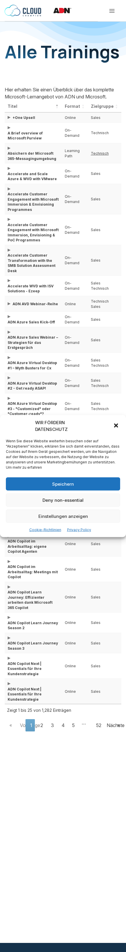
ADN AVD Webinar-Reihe (35, 304)
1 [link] (31, 725)
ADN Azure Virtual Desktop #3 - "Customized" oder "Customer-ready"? (32, 408)
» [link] (118, 725)
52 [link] (98, 725)
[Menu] (112, 11)
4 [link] (63, 725)
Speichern (63, 484)
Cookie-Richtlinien (45, 530)
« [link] (10, 725)
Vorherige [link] (22, 725)
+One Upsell (24, 117)
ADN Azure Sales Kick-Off (31, 322)
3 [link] (52, 725)
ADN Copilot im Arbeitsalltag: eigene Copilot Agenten (27, 546)
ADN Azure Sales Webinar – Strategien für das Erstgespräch (33, 342)
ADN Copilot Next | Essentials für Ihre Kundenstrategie (25, 668)
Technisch (100, 133)
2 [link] (41, 725)
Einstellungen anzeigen (63, 516)
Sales (96, 117)
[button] (116, 425)
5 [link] (73, 725)
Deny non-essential (63, 500)
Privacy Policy (79, 530)
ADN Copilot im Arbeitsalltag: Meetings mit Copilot (33, 571)
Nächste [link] (109, 725)
